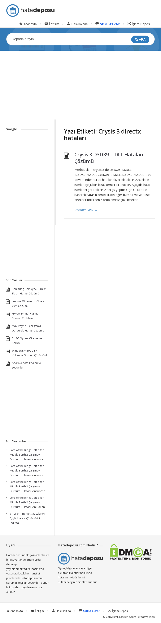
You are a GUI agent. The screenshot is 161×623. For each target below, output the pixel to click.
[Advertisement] (80, 85)
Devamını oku (85, 210)
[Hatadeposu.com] (30, 10)
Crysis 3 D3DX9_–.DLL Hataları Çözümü (108, 157)
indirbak (15, 523)
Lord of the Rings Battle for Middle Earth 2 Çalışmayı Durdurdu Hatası (27, 454)
